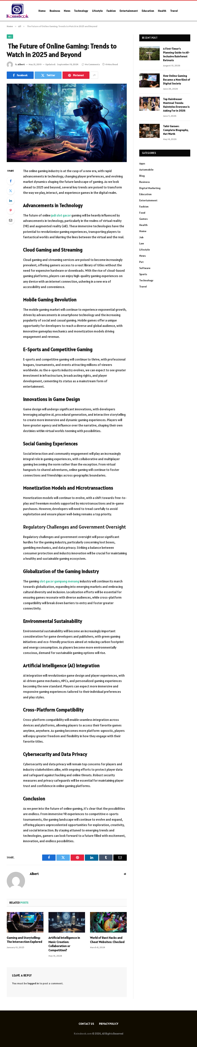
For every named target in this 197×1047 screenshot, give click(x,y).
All (10, 36)
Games (143, 219)
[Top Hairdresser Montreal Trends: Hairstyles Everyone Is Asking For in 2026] (149, 104)
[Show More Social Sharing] (94, 75)
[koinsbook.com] (18, 11)
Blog (142, 175)
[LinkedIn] (10, 200)
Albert (21, 64)
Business (55, 10)
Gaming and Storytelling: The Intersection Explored (24, 940)
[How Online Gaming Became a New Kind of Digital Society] (149, 80)
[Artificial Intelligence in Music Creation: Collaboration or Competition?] (66, 922)
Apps (142, 163)
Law (141, 243)
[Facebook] (10, 181)
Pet (141, 262)
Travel (174, 10)
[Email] (10, 220)
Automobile (146, 169)
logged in (33, 983)
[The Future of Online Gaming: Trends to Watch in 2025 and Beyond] (67, 123)
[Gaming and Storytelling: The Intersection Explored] (25, 922)
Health (162, 10)
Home (42, 10)
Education (148, 10)
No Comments (92, 64)
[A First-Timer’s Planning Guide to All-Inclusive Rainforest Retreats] (149, 53)
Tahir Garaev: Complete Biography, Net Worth (176, 130)
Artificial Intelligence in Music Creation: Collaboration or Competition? (64, 944)
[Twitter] (10, 191)
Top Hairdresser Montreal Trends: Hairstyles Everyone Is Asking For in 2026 (176, 104)
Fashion (111, 10)
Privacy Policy (108, 1023)
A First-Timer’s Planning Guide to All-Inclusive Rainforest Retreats (176, 54)
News (67, 10)
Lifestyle (97, 10)
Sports (143, 274)
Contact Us (86, 1023)
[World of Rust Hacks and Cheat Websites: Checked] (108, 922)
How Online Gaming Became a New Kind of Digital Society (176, 79)
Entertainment (129, 10)
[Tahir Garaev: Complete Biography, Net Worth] (149, 131)
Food (142, 212)
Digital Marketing (149, 188)
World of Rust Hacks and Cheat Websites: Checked (107, 940)
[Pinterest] (10, 210)
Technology (81, 10)
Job (141, 237)
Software (144, 268)
